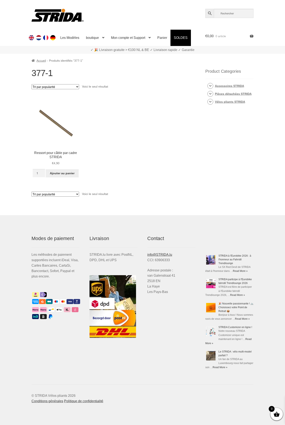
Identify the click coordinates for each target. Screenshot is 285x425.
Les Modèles (69, 37)
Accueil (41, 60)
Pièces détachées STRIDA (233, 93)
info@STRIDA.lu (159, 254)
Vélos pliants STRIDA (230, 101)
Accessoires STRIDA (229, 86)
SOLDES (181, 37)
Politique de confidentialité (83, 401)
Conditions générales (47, 401)
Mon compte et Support (128, 37)
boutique (92, 37)
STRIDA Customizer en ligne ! (235, 327)
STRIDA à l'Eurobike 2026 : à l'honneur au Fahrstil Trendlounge (234, 259)
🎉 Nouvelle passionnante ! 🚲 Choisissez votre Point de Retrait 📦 (235, 307)
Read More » (240, 271)
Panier (162, 37)
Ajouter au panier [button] (62, 173)
